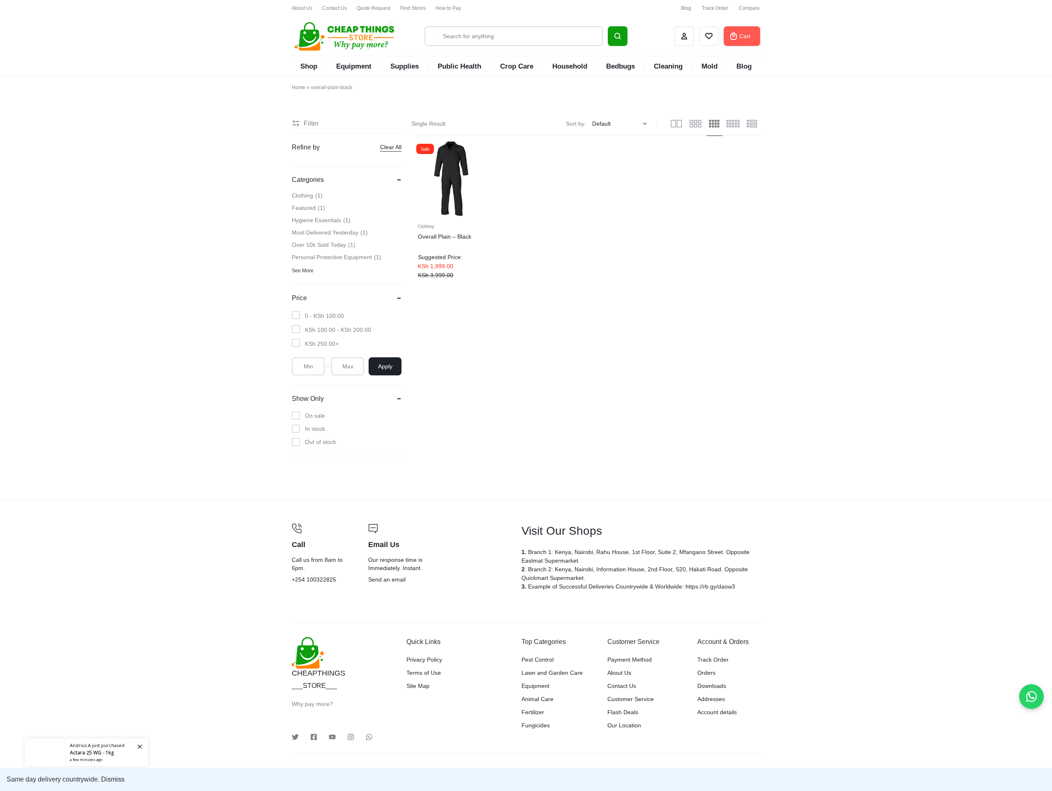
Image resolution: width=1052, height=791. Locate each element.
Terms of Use (423, 672)
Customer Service (630, 699)
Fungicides (535, 725)
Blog (686, 8)
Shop (308, 66)
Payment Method (629, 659)
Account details (717, 712)
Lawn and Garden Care (552, 672)
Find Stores (413, 8)
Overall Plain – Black (444, 236)
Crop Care (516, 66)
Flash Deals (622, 712)
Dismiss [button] (113, 779)
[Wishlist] (709, 36)
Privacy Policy (424, 659)
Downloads (711, 686)
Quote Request (373, 8)
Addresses (711, 699)
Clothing (426, 226)
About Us (302, 8)
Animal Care (537, 699)
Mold (709, 66)
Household (569, 66)
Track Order (715, 8)
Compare (749, 8)
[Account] (684, 36)
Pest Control (537, 659)
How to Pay (448, 8)
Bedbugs (620, 66)
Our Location (624, 725)
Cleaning (668, 66)
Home (298, 87)
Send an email (439, 554)
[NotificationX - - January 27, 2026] (86, 752)
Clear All (390, 147)
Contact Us (334, 8)
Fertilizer (532, 712)
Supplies (404, 66)
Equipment (353, 66)
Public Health (459, 66)
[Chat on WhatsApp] (1031, 696)
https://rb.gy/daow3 (710, 586)
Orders (706, 672)
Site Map (417, 686)
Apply (385, 366)
